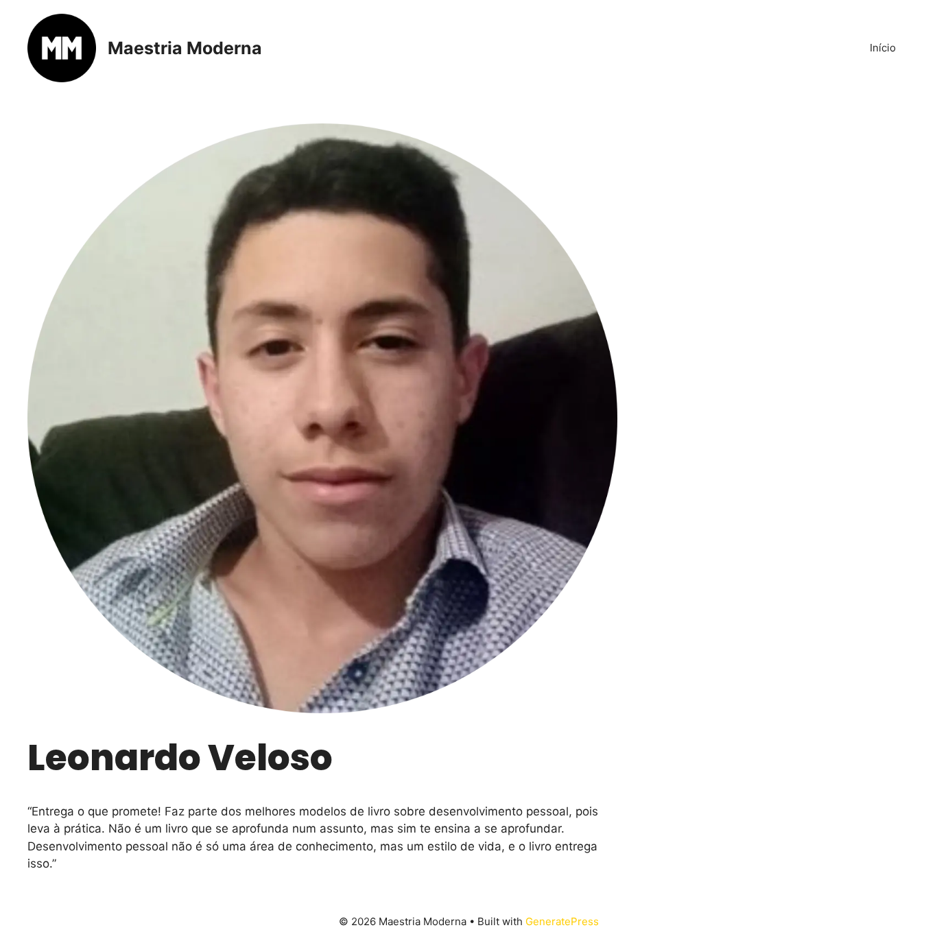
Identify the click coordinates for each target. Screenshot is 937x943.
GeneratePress (562, 921)
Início (883, 47)
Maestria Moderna (185, 48)
